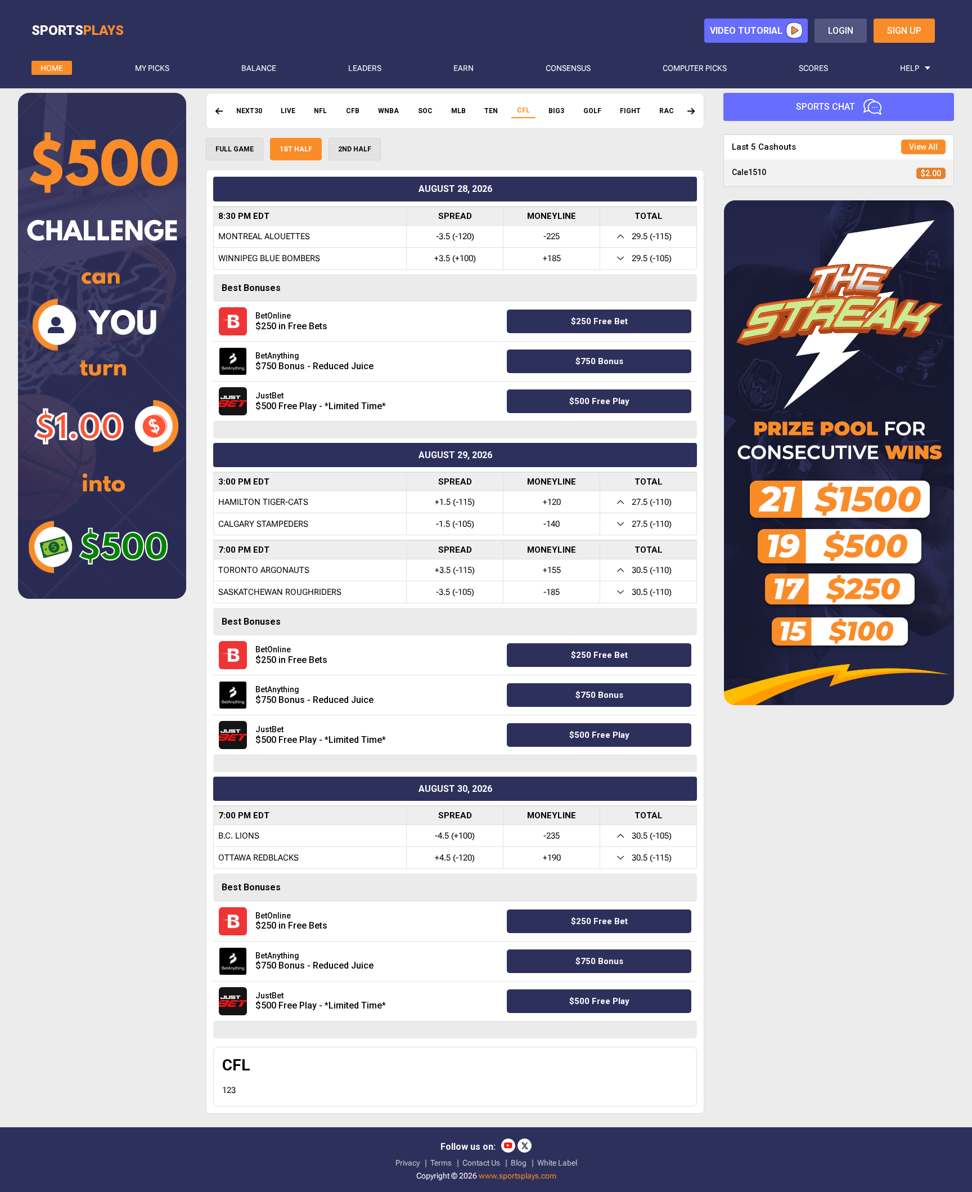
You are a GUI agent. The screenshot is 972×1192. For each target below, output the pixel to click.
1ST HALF (296, 149)
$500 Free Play (599, 401)
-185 (551, 592)
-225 (551, 236)
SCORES (813, 68)
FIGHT (630, 111)
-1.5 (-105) (455, 524)
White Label (557, 1162)
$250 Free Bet (599, 321)
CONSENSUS (568, 68)
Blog (518, 1162)
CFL (523, 110)
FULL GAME (234, 149)
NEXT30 (249, 111)
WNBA (388, 111)
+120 (552, 502)
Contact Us (481, 1162)
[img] (219, 111)
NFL (320, 111)
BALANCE (258, 68)
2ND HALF (354, 149)
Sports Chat (825, 106)
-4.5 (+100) (455, 836)
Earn (463, 68)
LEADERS (364, 68)
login (840, 30)
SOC (425, 111)
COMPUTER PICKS (695, 68)
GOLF (592, 111)
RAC (666, 111)
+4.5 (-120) (455, 858)
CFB (352, 111)
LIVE (288, 111)
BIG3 (556, 111)
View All (923, 146)
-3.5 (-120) (455, 236)
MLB (458, 111)
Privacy (407, 1162)
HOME (51, 68)
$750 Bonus (599, 361)
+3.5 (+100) (455, 258)
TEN (491, 111)
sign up (904, 30)
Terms (441, 1162)
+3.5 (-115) (455, 570)
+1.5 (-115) (455, 502)
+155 (552, 570)
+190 (552, 858)
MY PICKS (152, 68)
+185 (552, 258)
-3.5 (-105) (455, 592)
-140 (551, 524)
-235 (551, 836)
